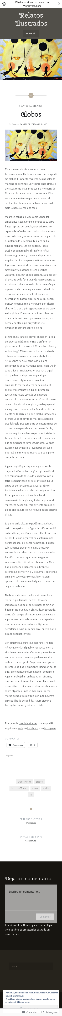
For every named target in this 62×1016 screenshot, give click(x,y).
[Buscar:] (31, 966)
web (20, 728)
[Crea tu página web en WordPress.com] (31, 4)
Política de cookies (23, 1002)
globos (39, 781)
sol (31, 794)
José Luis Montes (28, 723)
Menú (32, 33)
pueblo (46, 788)
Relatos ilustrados (31, 106)
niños (35, 788)
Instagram (50, 728)
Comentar (44, 916)
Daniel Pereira (28, 124)
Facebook (32, 728)
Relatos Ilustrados (31, 19)
